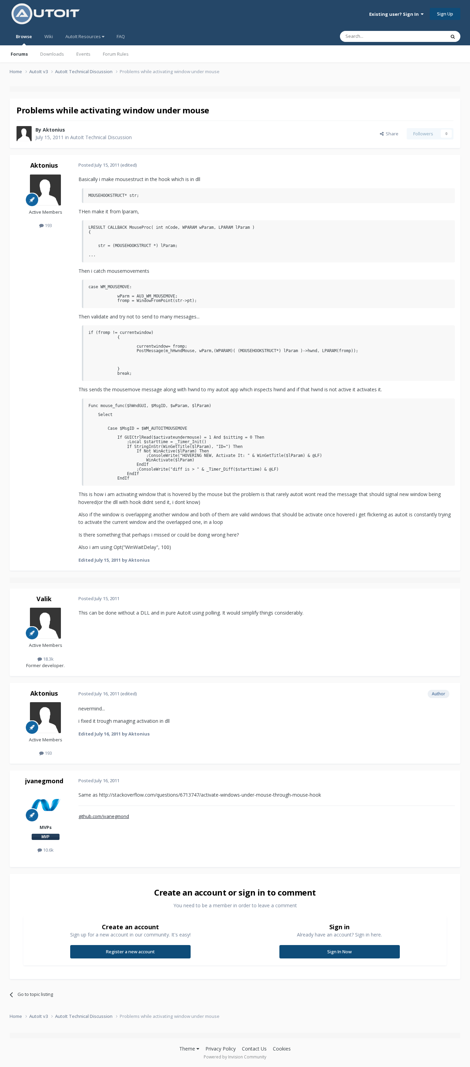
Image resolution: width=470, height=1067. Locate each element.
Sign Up (445, 14)
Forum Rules (116, 54)
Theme (187, 1048)
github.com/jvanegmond (103, 816)
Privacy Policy (220, 1048)
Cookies (282, 1048)
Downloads (52, 54)
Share (391, 134)
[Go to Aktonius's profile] (24, 133)
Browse (24, 36)
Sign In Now (339, 951)
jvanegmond (44, 781)
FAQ (121, 36)
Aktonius (54, 129)
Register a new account (130, 951)
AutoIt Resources (83, 36)
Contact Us (254, 1048)
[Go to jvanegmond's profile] (45, 805)
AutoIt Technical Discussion (101, 137)
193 (48, 225)
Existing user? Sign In (395, 14)
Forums (19, 54)
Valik (44, 599)
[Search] (452, 36)
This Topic (426, 36)
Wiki (48, 36)
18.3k (48, 659)
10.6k (48, 850)
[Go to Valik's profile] (45, 623)
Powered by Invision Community (235, 1057)
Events (83, 54)
